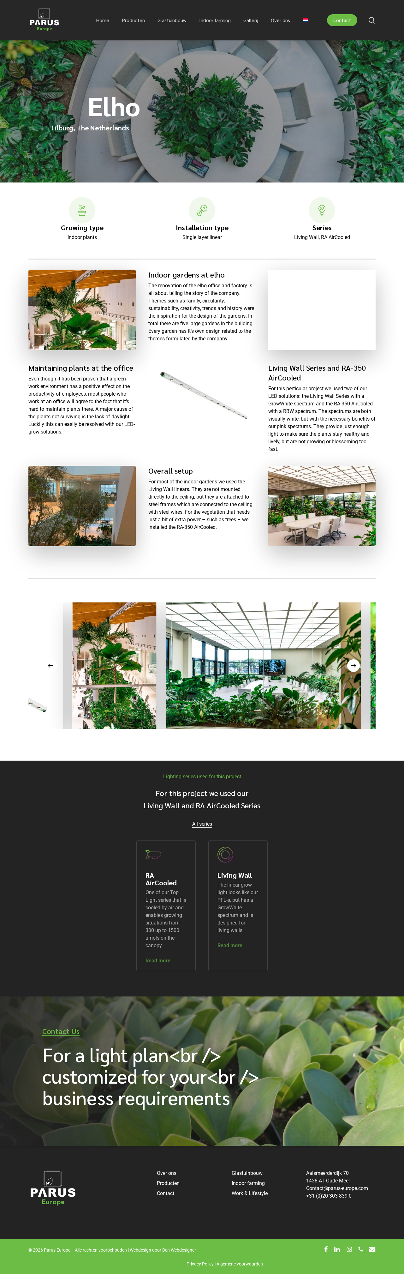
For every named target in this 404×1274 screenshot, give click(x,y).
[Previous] (50, 665)
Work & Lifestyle (250, 1193)
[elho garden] (310, 665)
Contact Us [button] (61, 1031)
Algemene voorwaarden (240, 1263)
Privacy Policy (200, 1263)
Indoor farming (248, 1183)
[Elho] (163, 665)
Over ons (166, 1173)
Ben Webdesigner (179, 1250)
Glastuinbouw (247, 1173)
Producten (168, 1183)
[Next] (353, 665)
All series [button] (202, 824)
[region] (202, 665)
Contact (165, 1193)
